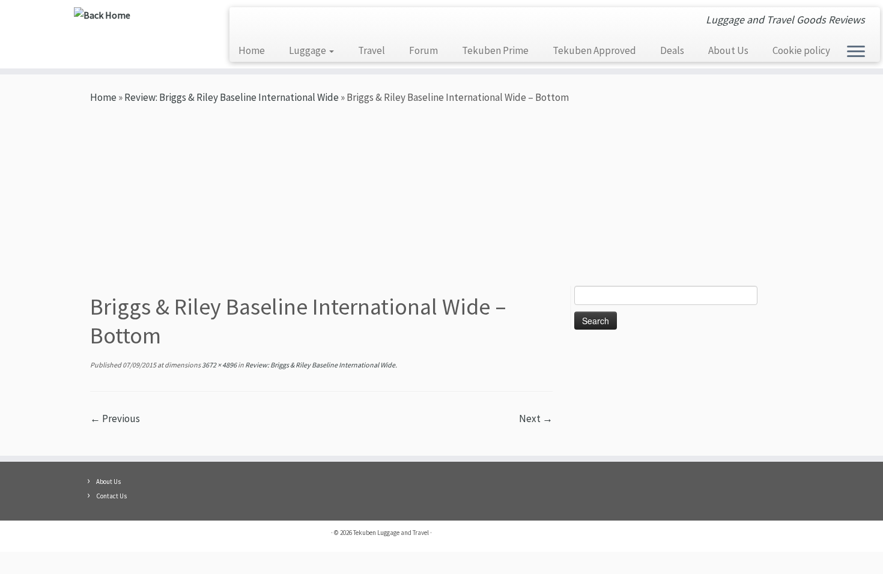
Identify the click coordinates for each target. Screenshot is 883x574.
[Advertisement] (441, 196)
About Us (728, 50)
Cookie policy (801, 50)
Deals (672, 50)
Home (251, 50)
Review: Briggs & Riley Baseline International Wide (231, 97)
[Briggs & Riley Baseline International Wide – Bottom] (321, 434)
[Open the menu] (856, 52)
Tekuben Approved (594, 50)
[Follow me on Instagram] (265, 22)
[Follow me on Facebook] (302, 22)
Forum (423, 50)
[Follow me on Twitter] (284, 22)
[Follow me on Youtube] (247, 22)
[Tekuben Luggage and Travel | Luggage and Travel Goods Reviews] (102, 14)
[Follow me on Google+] (320, 22)
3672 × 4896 (219, 364)
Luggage (308, 50)
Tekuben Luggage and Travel (391, 532)
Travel (371, 50)
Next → (536, 418)
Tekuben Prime (495, 50)
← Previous (115, 418)
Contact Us (111, 496)
